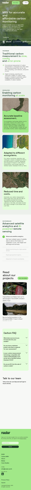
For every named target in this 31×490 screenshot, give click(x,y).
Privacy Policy (23, 438)
